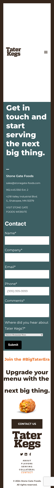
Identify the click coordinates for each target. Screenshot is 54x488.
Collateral (27, 469)
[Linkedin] (26, 454)
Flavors (27, 463)
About (27, 460)
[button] (46, 52)
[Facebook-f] (30, 454)
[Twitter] (21, 454)
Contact (27, 472)
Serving (27, 466)
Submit (13, 345)
